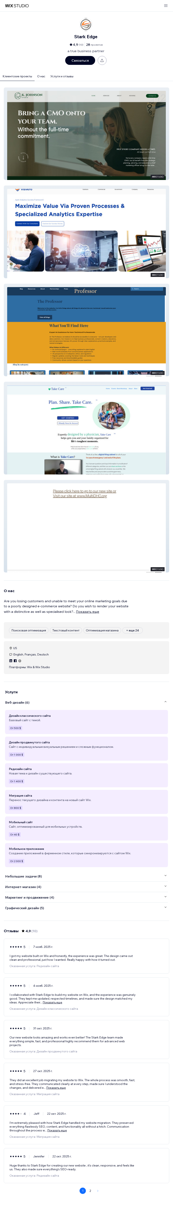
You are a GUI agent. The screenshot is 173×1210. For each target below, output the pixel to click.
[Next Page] (98, 1191)
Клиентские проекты (17, 76)
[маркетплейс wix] (17, 5)
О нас (41, 76)
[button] (86, 133)
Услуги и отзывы (61, 76)
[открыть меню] (165, 6)
